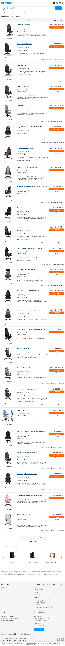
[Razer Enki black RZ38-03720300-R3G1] (9, 296)
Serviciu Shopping (39, 625)
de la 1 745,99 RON (56, 291)
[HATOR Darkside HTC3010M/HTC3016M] (9, 253)
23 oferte (57, 232)
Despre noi (4, 587)
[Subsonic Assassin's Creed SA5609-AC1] (9, 315)
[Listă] (28, 20)
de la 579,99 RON (57, 514)
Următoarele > (42, 538)
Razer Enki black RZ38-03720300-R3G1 (29, 291)
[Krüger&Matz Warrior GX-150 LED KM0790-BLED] (9, 192)
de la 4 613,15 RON (56, 270)
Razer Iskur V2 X (22, 106)
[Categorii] (54, 3)
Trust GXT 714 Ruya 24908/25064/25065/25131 (31, 431)
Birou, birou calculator (52, 562)
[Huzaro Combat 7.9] (9, 354)
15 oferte (57, 394)
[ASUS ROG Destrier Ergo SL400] (9, 275)
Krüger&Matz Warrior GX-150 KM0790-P (29, 495)
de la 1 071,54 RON (56, 106)
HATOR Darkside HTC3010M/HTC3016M (29, 248)
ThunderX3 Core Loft (23, 368)
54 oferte (57, 436)
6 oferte (56, 274)
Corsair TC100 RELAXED (24, 44)
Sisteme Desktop (32, 562)
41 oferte (57, 49)
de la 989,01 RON (57, 44)
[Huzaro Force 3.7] (9, 415)
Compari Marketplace (40, 620)
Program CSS (37, 623)
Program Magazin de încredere (42, 618)
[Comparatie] (57, 3)
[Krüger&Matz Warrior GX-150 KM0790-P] (9, 500)
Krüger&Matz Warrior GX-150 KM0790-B (29, 127)
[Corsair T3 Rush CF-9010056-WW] (9, 172)
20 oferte (57, 110)
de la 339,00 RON (57, 495)
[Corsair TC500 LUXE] (9, 91)
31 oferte (57, 457)
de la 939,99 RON (57, 248)
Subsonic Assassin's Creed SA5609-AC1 (29, 310)
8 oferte (56, 372)
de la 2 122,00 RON (56, 25)
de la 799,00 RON (57, 208)
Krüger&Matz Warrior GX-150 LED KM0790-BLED (32, 186)
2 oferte (56, 172)
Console (12, 562)
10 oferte (57, 91)
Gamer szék (20, 634)
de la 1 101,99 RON (56, 310)
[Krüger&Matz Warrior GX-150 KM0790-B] (9, 132)
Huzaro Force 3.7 (22, 410)
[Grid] (31, 20)
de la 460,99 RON (57, 410)
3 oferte (56, 212)
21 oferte (57, 153)
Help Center (37, 616)
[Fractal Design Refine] (9, 30)
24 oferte (57, 253)
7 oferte (56, 70)
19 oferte (57, 29)
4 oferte (56, 295)
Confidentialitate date (7, 638)
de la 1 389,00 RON (56, 227)
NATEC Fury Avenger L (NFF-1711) (27, 389)
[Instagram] (62, 639)
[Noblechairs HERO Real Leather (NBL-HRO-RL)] (9, 334)
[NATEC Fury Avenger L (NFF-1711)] (9, 394)
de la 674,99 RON (57, 431)
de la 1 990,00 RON (56, 368)
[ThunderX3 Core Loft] (9, 373)
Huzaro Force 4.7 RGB (23, 514)
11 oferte (57, 191)
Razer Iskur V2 (21, 65)
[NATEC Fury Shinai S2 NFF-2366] (9, 479)
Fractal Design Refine (23, 25)
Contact (3, 589)
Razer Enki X (21, 227)
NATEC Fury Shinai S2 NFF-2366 (27, 474)
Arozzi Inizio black (22, 208)
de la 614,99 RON (57, 474)
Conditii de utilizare (20, 638)
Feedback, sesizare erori (8, 620)
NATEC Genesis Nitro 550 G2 (26, 453)
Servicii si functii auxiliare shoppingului (12, 615)
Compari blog (5, 591)
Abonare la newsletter (7, 616)
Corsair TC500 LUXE (23, 86)
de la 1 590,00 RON (56, 148)
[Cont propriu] (62, 3)
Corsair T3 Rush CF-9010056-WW (27, 167)
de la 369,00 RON (57, 127)
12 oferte (57, 415)
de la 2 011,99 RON (56, 65)
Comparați (57, 27)
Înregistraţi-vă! (39, 629)
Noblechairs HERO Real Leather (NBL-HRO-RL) (31, 329)
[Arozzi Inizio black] (9, 213)
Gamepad (36, 592)
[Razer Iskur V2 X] (9, 111)
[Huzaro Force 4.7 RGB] (9, 519)
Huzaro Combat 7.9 (23, 348)
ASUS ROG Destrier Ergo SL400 (26, 269)
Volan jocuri (37, 594)
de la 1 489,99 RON (56, 167)
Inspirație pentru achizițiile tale (10, 618)
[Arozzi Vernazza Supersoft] (9, 153)
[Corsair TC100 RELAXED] (9, 49)
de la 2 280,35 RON (56, 86)
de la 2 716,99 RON (56, 329)
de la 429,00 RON (57, 187)
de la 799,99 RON (57, 348)
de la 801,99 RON (57, 453)
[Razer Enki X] (9, 232)
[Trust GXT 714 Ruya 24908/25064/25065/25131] (9, 437)
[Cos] (60, 3)
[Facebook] (58, 639)
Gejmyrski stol (31, 634)
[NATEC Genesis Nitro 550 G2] (9, 458)
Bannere (36, 622)
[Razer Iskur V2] (9, 70)
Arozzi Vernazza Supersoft (25, 148)
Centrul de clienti (39, 615)
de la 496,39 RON (57, 389)
